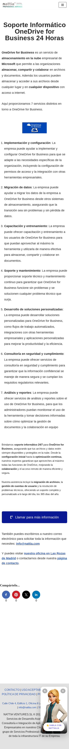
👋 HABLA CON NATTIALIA (53, 726)
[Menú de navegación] (62, 5)
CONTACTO (12, 689)
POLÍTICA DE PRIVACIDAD (19, 694)
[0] (6, 595)
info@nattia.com (28, 543)
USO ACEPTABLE (33, 689)
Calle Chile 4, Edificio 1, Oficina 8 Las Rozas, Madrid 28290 (34, 703)
